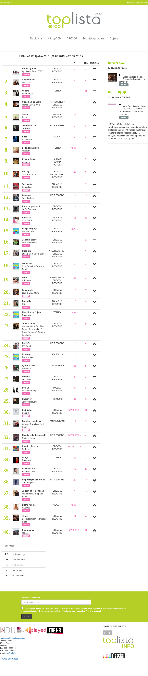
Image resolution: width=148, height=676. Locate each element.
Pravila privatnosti (9, 658)
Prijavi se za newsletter (30, 597)
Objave (114, 38)
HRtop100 (54, 38)
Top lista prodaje (93, 38)
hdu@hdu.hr (11, 653)
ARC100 (71, 38)
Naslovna (36, 38)
